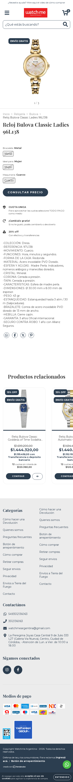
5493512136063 (18, 614)
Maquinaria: (14, 174)
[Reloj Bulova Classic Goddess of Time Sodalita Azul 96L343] (37, 476)
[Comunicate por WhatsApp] (67, 764)
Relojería (19, 114)
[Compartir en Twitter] (23, 337)
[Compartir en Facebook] (15, 337)
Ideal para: (12, 161)
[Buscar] (65, 24)
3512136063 (15, 621)
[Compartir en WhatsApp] (6, 335)
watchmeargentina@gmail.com (29, 628)
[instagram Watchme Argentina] (7, 670)
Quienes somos (13, 530)
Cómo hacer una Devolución (14, 521)
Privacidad (9, 576)
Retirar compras (13, 562)
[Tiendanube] (14, 767)
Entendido (62, 777)
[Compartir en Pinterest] (31, 337)
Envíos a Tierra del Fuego (14, 585)
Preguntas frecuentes (17, 537)
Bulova (33, 114)
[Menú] (7, 12)
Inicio (6, 114)
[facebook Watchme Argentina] (18, 670)
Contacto (9, 594)
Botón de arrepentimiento (13, 546)
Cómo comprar (12, 554)
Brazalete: (12, 148)
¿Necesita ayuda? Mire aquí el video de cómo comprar (36, 2)
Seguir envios (11, 569)
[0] (65, 13)
